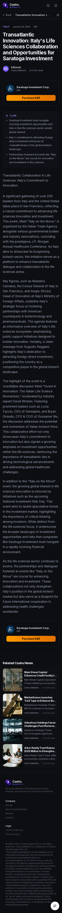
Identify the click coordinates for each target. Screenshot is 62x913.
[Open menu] (55, 5)
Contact (9, 817)
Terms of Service (14, 830)
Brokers (9, 813)
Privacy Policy (13, 834)
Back (9, 14)
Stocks (9, 805)
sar (35, 26)
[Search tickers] (48, 5)
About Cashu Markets (16, 809)
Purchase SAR (31, 97)
